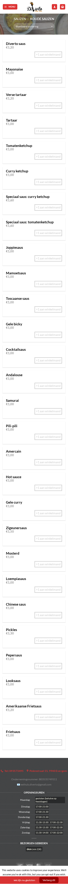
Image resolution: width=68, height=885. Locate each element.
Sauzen (20, 19)
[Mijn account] (54, 7)
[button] (10, 7)
